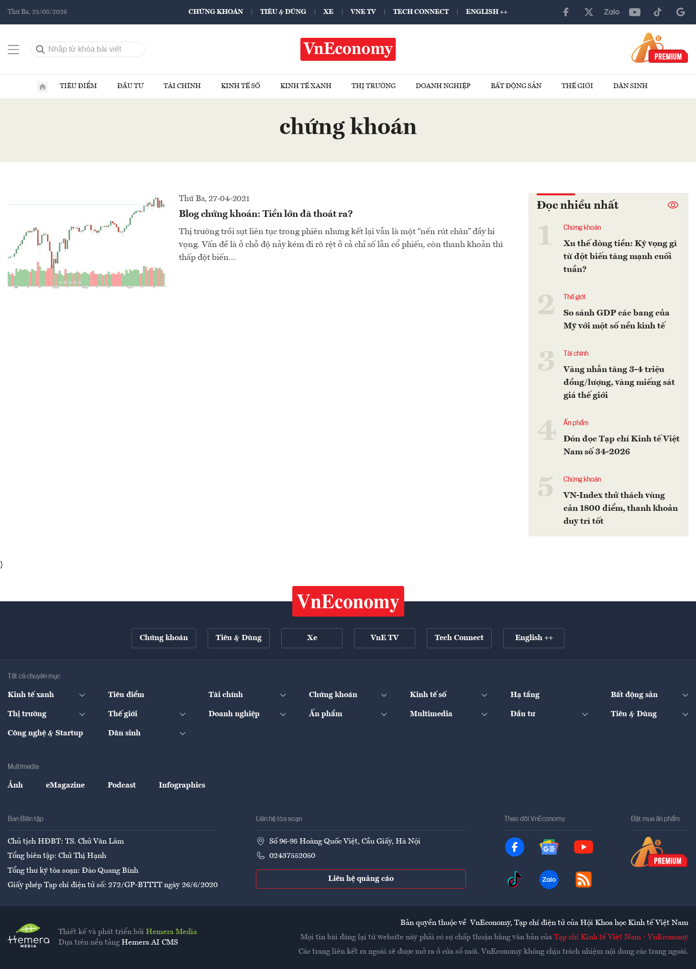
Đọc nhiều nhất (578, 206)
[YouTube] (634, 12)
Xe (328, 12)
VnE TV (363, 12)
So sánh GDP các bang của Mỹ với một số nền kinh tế (616, 319)
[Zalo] (611, 12)
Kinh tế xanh (305, 86)
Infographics (182, 785)
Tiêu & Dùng (283, 12)
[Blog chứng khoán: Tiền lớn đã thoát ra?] (87, 241)
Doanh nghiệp (443, 86)
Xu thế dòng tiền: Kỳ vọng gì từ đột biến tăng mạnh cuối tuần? (620, 256)
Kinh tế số (240, 86)
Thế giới (577, 86)
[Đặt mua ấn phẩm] (659, 47)
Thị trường (374, 86)
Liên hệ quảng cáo (361, 879)
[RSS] (583, 879)
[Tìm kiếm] (41, 49)
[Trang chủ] (42, 86)
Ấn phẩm (575, 423)
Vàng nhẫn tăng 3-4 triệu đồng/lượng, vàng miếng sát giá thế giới (619, 382)
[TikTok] (657, 12)
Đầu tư (130, 86)
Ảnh (15, 785)
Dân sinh (630, 86)
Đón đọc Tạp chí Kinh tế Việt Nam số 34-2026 (621, 445)
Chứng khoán (215, 12)
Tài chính (182, 86)
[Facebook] (566, 12)
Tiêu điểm (78, 86)
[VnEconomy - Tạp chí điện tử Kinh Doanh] (348, 601)
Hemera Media (171, 932)
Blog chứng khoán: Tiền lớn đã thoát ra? (266, 214)
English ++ (487, 12)
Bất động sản (516, 86)
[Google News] (680, 12)
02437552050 (292, 856)
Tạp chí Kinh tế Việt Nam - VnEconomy (621, 937)
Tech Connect (421, 12)
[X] (589, 12)
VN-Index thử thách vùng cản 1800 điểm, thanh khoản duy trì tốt (620, 508)
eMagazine (65, 785)
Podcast (122, 785)
